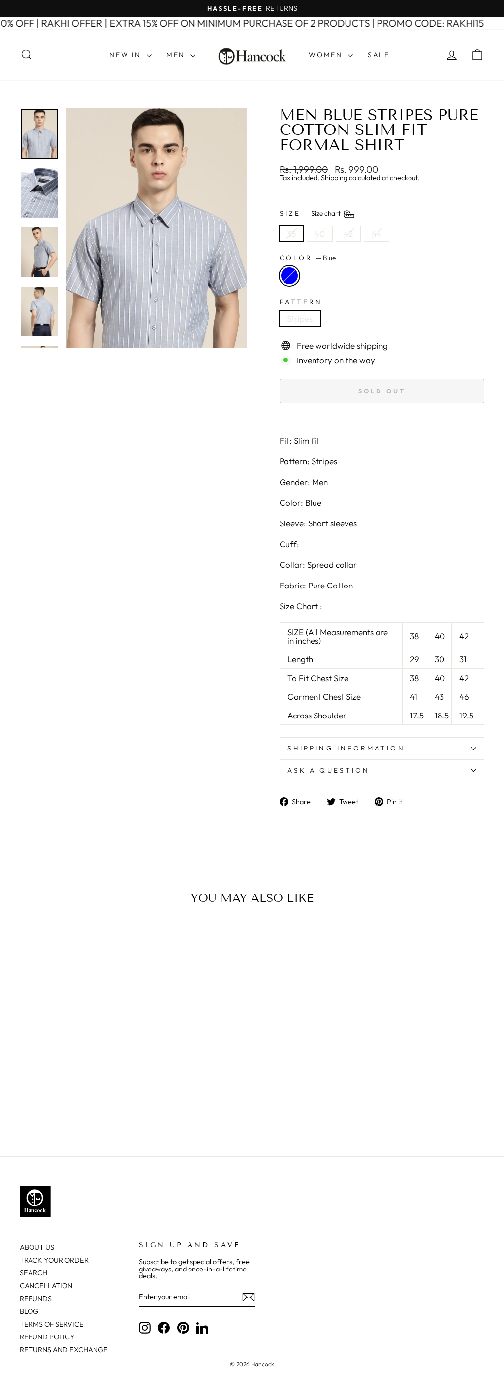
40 (320, 233)
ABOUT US (37, 1247)
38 (291, 233)
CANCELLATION (46, 1285)
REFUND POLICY (47, 1337)
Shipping (334, 178)
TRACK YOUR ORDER (54, 1260)
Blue (289, 276)
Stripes (300, 318)
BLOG (29, 1311)
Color (308, 258)
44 (376, 233)
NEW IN (126, 54)
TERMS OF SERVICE (52, 1324)
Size (311, 213)
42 (348, 233)
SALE (379, 54)
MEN (177, 54)
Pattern (301, 302)
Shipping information (346, 748)
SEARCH (33, 1273)
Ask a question (328, 770)
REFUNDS (36, 1298)
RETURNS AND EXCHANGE (64, 1349)
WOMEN (327, 54)
